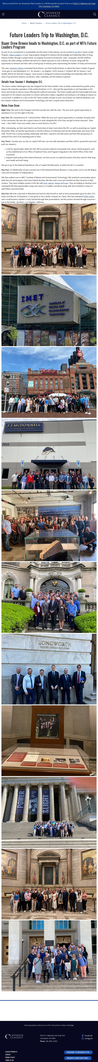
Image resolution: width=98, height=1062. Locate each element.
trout (45, 183)
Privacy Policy (10, 1057)
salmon (51, 183)
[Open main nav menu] (3, 14)
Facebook (88, 1036)
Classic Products (11, 1052)
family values (89, 196)
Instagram (88, 1038)
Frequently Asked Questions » (78, 1058)
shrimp (57, 183)
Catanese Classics (16, 68)
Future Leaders (15, 55)
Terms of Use (9, 1060)
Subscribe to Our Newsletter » (78, 1052)
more (66, 183)
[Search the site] (95, 14)
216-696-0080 (51, 1041)
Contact (8, 1054)
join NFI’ (78, 52)
